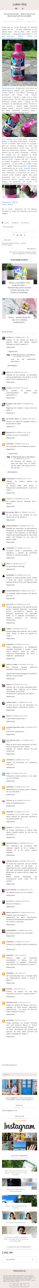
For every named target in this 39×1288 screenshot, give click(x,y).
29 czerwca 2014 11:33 (19, 716)
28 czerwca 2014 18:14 (20, 372)
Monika (9, 684)
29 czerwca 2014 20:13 (23, 800)
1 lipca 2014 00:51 (20, 955)
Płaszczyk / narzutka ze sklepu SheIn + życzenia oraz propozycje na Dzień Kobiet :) (16, 1239)
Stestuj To (10, 800)
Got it (25, 1285)
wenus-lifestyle (12, 912)
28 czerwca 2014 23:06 (22, 604)
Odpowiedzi (13, 351)
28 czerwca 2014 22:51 (27, 591)
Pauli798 (9, 901)
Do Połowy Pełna (12, 419)
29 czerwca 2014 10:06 (20, 684)
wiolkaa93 (10, 432)
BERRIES (9, 827)
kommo (8, 628)
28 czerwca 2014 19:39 (22, 458)
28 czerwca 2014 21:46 (23, 575)
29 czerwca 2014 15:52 (21, 759)
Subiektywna (11, 702)
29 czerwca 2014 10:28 (24, 702)
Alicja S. (9, 498)
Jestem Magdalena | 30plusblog (23, 355)
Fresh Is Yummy (12, 664)
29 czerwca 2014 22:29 (20, 827)
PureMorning (11, 930)
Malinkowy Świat (12, 512)
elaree (9, 388)
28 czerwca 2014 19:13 (21, 443)
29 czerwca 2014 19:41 (19, 773)
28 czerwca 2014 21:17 (19, 563)
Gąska (8, 716)
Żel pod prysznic (8, 227)
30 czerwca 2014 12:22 (27, 861)
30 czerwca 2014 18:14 (24, 930)
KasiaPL (9, 337)
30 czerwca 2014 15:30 (27, 912)
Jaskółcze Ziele (12, 861)
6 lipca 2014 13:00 (20, 1020)
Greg (8, 773)
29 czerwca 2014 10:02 (26, 664)
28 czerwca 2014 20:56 (26, 526)
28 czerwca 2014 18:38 (27, 419)
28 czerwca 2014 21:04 (23, 548)
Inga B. (8, 372)
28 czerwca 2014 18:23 (20, 388)
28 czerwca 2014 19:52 (27, 512)
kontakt (6, 1074)
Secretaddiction (12, 591)
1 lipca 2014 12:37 (19, 989)
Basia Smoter (11, 889)
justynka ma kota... (13, 740)
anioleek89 (10, 478)
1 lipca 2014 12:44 (24, 1002)
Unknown (9, 443)
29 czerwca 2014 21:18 (21, 811)
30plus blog (20, 4)
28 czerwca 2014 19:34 (21, 498)
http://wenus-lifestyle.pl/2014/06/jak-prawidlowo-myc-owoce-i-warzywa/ (21, 919)
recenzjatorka (12, 843)
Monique (9, 989)
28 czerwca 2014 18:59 (22, 432)
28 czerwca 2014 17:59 (20, 337)
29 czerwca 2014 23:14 (26, 843)
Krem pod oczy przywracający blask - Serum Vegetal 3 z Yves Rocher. (23, 252)
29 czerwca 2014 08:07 (20, 628)
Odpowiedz (10, 347)
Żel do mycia (25, 222)
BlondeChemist (12, 526)
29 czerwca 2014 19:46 (21, 787)
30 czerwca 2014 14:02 (25, 889)
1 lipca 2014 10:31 (20, 973)
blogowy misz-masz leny (15, 727)
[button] (9, 7)
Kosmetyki (15, 222)
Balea (7, 222)
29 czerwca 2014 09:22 (21, 644)
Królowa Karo (11, 1002)
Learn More (15, 1285)
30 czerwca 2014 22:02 (21, 941)
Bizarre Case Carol (13, 403)
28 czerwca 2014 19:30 (23, 478)
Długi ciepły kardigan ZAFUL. (16, 1222)
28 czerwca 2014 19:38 (22, 356)
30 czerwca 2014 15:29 (21, 901)
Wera (8, 563)
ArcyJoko (10, 604)
